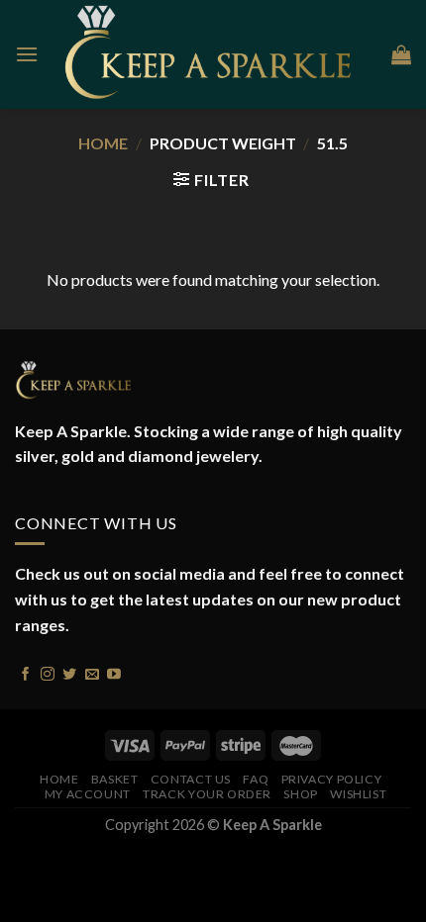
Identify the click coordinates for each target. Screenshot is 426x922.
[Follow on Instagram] (47, 673)
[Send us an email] (92, 673)
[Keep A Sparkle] (214, 54)
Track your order (207, 793)
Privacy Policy (331, 779)
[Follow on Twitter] (69, 673)
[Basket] (401, 54)
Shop (300, 793)
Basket (115, 779)
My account (88, 793)
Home (103, 143)
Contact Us (191, 779)
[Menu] (27, 54)
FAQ (255, 779)
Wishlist (358, 793)
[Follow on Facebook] (26, 673)
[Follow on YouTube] (114, 673)
